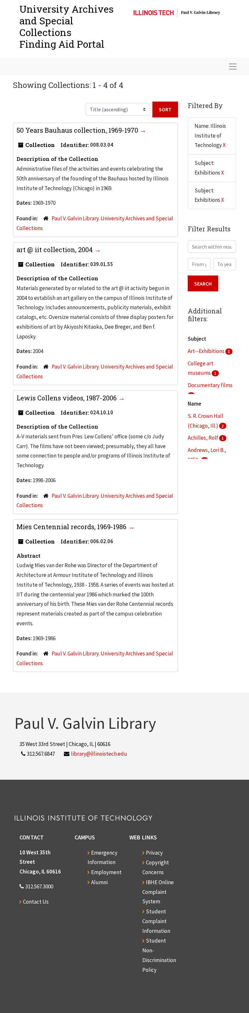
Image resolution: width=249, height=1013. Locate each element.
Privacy (154, 852)
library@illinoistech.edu (99, 753)
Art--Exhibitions (206, 351)
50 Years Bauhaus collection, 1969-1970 (78, 130)
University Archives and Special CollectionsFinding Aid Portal (66, 26)
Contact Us (36, 901)
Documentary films (210, 385)
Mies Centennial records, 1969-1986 (72, 526)
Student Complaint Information (156, 921)
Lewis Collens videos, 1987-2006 (67, 398)
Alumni (99, 882)
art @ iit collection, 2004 (55, 249)
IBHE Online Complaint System (158, 892)
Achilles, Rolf (203, 437)
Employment (106, 872)
